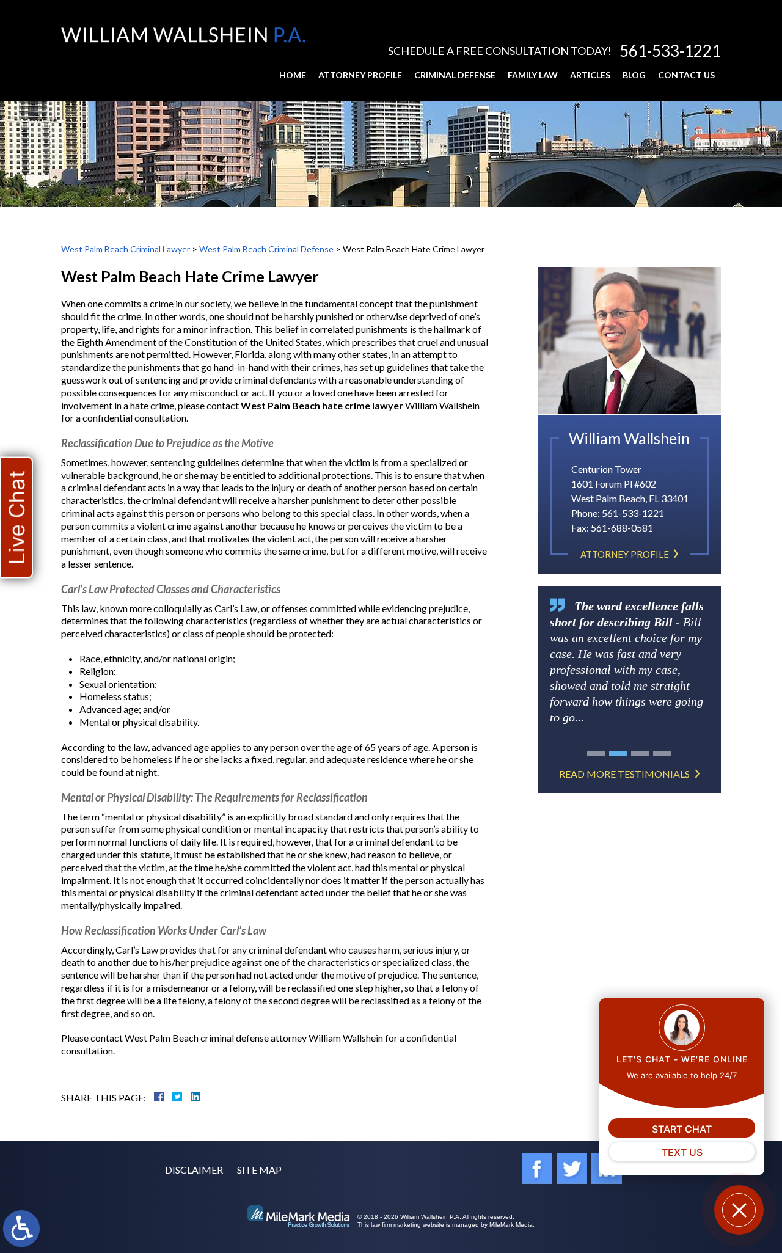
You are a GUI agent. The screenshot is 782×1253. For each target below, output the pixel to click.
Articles (590, 75)
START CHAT (682, 1129)
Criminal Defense (454, 75)
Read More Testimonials (624, 774)
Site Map (259, 1169)
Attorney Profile (360, 75)
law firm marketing (396, 1224)
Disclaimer (194, 1169)
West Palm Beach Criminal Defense (266, 249)
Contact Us (686, 75)
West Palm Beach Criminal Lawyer (125, 249)
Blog (634, 75)
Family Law (533, 75)
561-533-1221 (670, 51)
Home (292, 75)
